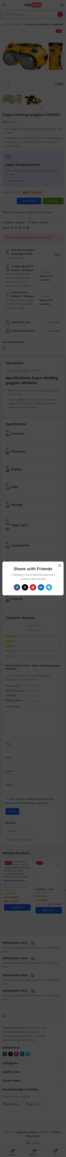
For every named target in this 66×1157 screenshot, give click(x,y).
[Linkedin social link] (41, 587)
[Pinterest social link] (33, 587)
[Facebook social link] (17, 587)
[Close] (60, 566)
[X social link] (25, 587)
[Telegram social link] (49, 587)
